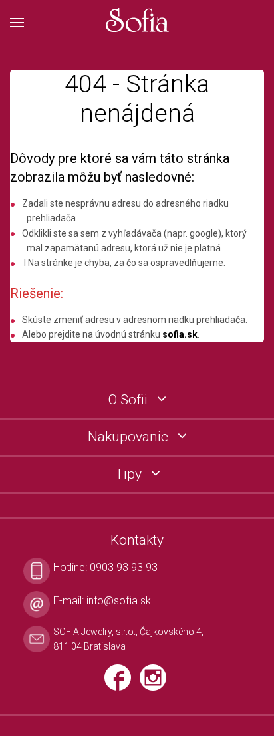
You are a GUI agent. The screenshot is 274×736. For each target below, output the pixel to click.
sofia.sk (180, 334)
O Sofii (129, 400)
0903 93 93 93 (124, 567)
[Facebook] (122, 682)
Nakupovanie (130, 437)
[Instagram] (156, 682)
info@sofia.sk (118, 600)
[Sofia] (137, 21)
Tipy (130, 474)
